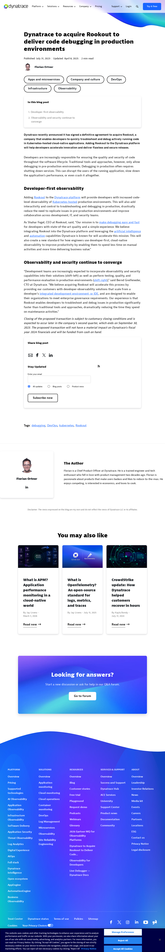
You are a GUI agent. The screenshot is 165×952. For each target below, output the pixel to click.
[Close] (159, 939)
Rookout (39, 197)
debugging (38, 425)
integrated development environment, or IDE (69, 294)
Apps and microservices (44, 79)
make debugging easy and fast (119, 222)
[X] (44, 354)
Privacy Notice (88, 948)
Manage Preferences (123, 932)
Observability (67, 88)
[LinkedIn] (50, 354)
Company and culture (85, 79)
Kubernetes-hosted (65, 202)
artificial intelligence (127, 231)
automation (37, 236)
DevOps (116, 79)
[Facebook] (37, 354)
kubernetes (66, 425)
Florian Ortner (44, 67)
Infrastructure (37, 88)
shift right (100, 280)
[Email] (30, 354)
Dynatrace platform (67, 197)
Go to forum (82, 696)
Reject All (123, 940)
